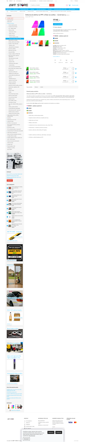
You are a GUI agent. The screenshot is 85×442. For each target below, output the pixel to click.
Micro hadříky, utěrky (13, 100)
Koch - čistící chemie (11, 139)
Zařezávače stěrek (12, 32)
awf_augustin (28, 428)
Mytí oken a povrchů (12, 50)
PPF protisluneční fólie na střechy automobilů (13, 125)
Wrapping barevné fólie (11, 119)
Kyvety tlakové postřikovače (14, 75)
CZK (71, 1)
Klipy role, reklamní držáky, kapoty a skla (15, 104)
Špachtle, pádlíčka (12, 48)
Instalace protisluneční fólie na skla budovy (14, 398)
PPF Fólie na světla (10, 127)
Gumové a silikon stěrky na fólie (15, 38)
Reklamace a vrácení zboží (43, 425)
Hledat (51, 5)
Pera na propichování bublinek (14, 66)
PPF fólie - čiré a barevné (12, 123)
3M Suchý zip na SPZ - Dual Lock (14, 110)
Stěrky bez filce (12, 35)
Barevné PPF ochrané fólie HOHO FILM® (14, 174)
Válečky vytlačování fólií (13, 106)
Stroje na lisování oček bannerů (13, 141)
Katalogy (10, 180)
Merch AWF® (9, 149)
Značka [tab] (41, 87)
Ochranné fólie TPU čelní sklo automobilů (15, 131)
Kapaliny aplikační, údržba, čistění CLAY (14, 137)
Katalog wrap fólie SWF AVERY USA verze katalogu (14, 178)
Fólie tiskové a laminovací (12, 132)
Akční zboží (9, 21)
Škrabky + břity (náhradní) (13, 43)
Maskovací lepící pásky (13, 95)
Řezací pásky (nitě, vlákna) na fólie (15, 68)
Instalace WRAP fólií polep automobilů (14, 393)
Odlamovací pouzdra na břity (14, 113)
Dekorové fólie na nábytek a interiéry (14, 134)
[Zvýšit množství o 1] (73, 68)
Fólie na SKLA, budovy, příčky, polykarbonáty (13, 116)
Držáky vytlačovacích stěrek (14, 42)
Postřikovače (11, 70)
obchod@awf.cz (29, 421)
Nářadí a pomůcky (10, 23)
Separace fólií (11, 61)
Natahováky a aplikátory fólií (14, 87)
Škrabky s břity (12, 45)
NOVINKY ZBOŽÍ (10, 18)
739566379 (28, 424)
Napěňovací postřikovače (14, 73)
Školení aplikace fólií (11, 146)
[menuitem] (8, 9)
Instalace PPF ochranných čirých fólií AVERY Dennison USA (14, 390)
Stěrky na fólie (11, 30)
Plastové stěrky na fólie (13, 37)
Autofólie (9, 118)
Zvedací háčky (11, 65)
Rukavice (10, 77)
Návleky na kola (11, 99)
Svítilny (10, 92)
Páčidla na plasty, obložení (14, 111)
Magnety (10, 88)
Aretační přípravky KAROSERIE (14, 108)
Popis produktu (56, 56)
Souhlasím (58, 432)
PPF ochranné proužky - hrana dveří (14, 129)
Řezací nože (11, 60)
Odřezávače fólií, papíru (13, 63)
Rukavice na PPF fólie (13, 80)
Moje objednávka (33, 1)
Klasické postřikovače (13, 72)
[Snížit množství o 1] (73, 69)
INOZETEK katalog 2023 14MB (13, 175)
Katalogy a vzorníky (11, 147)
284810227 (28, 422)
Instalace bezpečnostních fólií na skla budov (14, 396)
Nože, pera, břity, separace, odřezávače (14, 56)
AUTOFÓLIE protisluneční (12, 392)
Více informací (32, 435)
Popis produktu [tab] (29, 87)
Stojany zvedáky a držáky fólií (14, 54)
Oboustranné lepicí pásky (13, 93)
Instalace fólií (9, 144)
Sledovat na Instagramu (15, 410)
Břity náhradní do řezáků (13, 58)
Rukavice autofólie (12, 82)
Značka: (29, 16)
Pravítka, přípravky (12, 83)
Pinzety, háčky (11, 90)
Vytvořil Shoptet (76, 440)
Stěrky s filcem (12, 33)
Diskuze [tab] (36, 87)
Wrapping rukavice (12, 78)
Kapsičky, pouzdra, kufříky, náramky (15, 85)
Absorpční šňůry (12, 52)
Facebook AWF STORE (30, 426)
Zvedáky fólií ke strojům (11, 136)
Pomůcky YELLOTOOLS (13, 26)
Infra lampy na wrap (12, 102)
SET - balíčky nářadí (12, 28)
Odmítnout (50, 432)
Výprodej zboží (10, 20)
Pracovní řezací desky (13, 97)
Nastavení (26, 439)
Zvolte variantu (57, 24)
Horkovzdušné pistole (13, 25)
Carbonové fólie (10, 121)
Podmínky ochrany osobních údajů (46, 1)
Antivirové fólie (10, 142)
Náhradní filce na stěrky (13, 40)
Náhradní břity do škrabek (14, 47)
